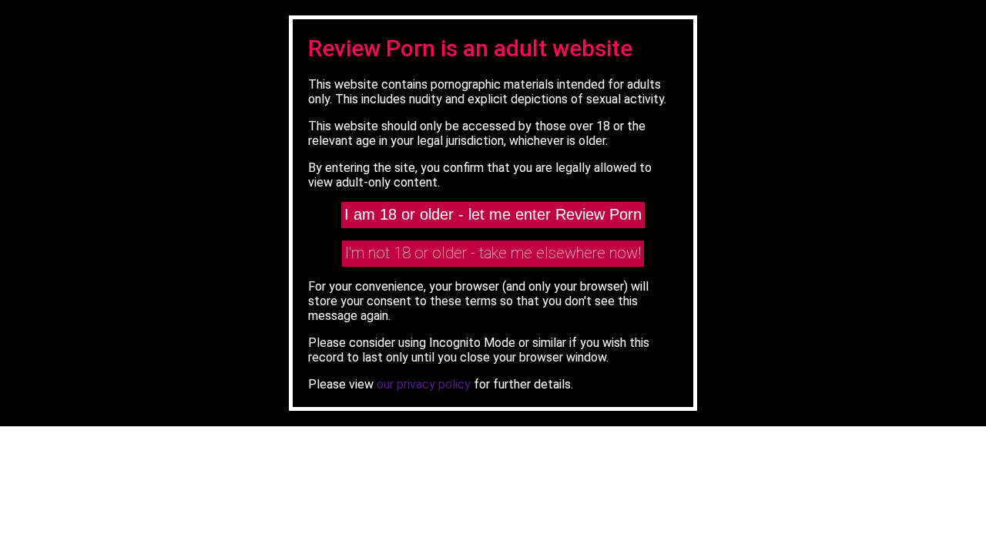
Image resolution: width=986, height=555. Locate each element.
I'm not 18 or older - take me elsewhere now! (493, 253)
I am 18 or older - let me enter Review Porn (493, 214)
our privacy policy (424, 384)
